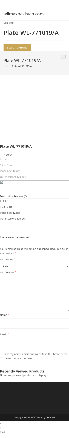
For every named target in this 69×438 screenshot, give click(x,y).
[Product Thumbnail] (63, 56)
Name (4, 315)
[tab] (7, 196)
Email (4, 334)
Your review (8, 272)
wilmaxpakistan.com (24, 14)
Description (7, 196)
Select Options (17, 47)
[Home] (4, 66)
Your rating (8, 259)
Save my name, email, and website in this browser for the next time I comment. (35, 356)
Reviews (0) (20, 196)
